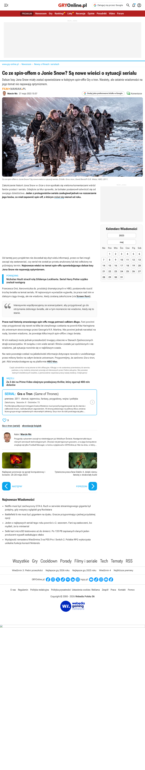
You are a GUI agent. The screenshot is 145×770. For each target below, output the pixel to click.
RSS (129, 561)
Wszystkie (21, 561)
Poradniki (102, 13)
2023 (121, 235)
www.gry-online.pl (10, 64)
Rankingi (59, 13)
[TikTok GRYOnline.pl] (63, 579)
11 (127, 259)
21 (104, 271)
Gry (50, 13)
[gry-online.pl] (72, 5)
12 (133, 259)
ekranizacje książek (31, 425)
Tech (104, 561)
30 (115, 277)
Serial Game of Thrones (50, 402)
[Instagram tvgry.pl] (101, 579)
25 (127, 271)
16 (115, 265)
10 (121, 259)
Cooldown (48, 561)
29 (109, 277)
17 (121, 265)
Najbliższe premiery (123, 570)
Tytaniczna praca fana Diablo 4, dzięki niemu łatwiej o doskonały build (74, 471)
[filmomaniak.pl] (14, 89)
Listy (69, 13)
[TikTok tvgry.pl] (96, 579)
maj (121, 242)
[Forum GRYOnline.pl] (78, 579)
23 (115, 271)
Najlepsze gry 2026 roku (58, 570)
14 (104, 265)
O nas (13, 589)
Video (112, 13)
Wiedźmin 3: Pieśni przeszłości (27, 570)
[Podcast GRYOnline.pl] (68, 579)
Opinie (91, 13)
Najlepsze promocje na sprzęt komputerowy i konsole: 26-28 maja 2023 (25, 471)
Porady (66, 561)
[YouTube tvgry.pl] (91, 579)
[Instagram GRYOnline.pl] (53, 579)
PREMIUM (27, 13)
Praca (113, 589)
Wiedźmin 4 (105, 570)
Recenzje (80, 13)
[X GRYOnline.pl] (58, 579)
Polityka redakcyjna (39, 589)
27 (139, 271)
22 (109, 271)
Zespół (105, 589)
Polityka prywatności (61, 589)
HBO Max (52, 361)
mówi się (59, 197)
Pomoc (131, 589)
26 (133, 271)
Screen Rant (83, 296)
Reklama (95, 589)
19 (133, 265)
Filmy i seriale (85, 561)
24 (121, 271)
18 (127, 265)
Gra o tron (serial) (11, 425)
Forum (120, 13)
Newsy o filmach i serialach (46, 64)
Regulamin (23, 589)
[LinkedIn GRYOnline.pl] (73, 579)
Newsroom (41, 13)
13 (139, 259)
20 (139, 265)
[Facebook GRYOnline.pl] (48, 579)
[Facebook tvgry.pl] (111, 579)
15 (109, 265)
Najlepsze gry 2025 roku (84, 570)
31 (121, 277)
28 (104, 277)
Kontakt (122, 589)
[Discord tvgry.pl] (106, 579)
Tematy (117, 561)
